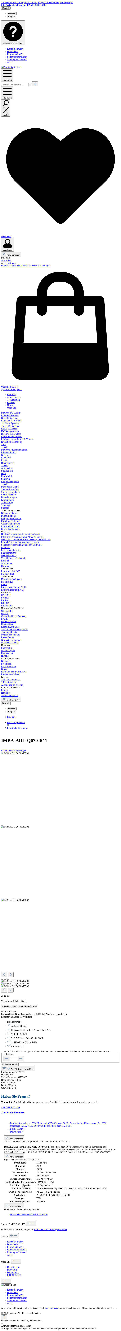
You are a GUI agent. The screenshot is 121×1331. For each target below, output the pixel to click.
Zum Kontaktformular (12, 1112)
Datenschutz (13, 1272)
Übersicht (6, 265)
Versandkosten (51, 1308)
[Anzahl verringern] (6, 1058)
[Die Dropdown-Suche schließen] (35, 83)
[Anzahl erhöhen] (21, 1058)
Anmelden (6, 260)
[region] (60, 872)
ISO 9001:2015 (14, 1275)
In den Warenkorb (9, 1064)
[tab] (58, 1124)
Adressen (33, 265)
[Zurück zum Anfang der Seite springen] (4, 1316)
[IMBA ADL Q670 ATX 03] (15, 900)
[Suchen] (30, 84)
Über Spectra (13, 1267)
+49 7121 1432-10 (42, 1229)
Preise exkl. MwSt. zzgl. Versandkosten (19, 1006)
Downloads (12, 51)
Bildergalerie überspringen (13, 750)
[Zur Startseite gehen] (11, 67)
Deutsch (11, 13)
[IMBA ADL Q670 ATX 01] (15, 753)
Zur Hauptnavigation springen (59, 2)
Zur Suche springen (35, 2)
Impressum (12, 1269)
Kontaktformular (15, 49)
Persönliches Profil (20, 265)
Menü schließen (13, 255)
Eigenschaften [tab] (17, 1129)
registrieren (11, 263)
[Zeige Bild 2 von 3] (5, 979)
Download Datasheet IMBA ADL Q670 (29, 1214)
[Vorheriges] (4, 974)
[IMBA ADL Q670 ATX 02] (15, 826)
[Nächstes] (11, 974)
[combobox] (14, 84)
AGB (9, 62)
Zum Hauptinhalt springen (13, 2)
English (11, 16)
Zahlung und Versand (17, 59)
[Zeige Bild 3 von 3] (8, 979)
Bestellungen (44, 265)
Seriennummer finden (17, 56)
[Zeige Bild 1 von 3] (2, 979)
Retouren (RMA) (15, 54)
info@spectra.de (59, 1229)
